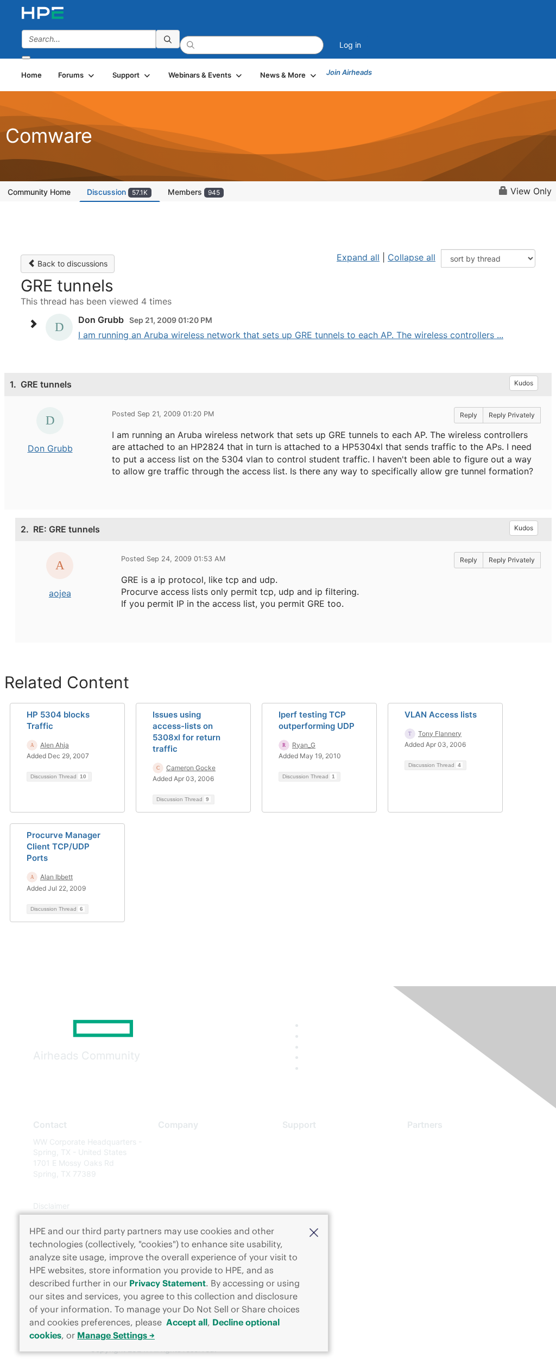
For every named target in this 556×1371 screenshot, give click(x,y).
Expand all (358, 257)
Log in (350, 44)
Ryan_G (303, 745)
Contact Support (312, 1157)
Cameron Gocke (191, 768)
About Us (174, 1141)
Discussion (117, 191)
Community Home (39, 191)
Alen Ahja (54, 745)
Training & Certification (322, 1173)
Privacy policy (183, 1205)
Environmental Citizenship (203, 1190)
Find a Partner (432, 1141)
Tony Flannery (440, 733)
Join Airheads (349, 72)
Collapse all (411, 257)
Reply (468, 415)
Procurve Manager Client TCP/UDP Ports (63, 846)
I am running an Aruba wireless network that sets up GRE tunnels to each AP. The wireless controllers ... (290, 334)
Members (194, 191)
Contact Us (178, 1173)
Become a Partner (439, 1157)
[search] (168, 39)
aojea (60, 593)
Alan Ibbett (56, 877)
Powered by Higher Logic (402, 1350)
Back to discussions (71, 263)
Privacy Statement (167, 1283)
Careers (172, 1157)
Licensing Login (310, 1205)
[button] (313, 1231)
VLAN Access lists (441, 714)
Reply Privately (512, 415)
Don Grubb (50, 448)
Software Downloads (319, 1190)
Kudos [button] (523, 383)
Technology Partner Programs (460, 1190)
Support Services (313, 1141)
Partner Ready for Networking (460, 1173)
